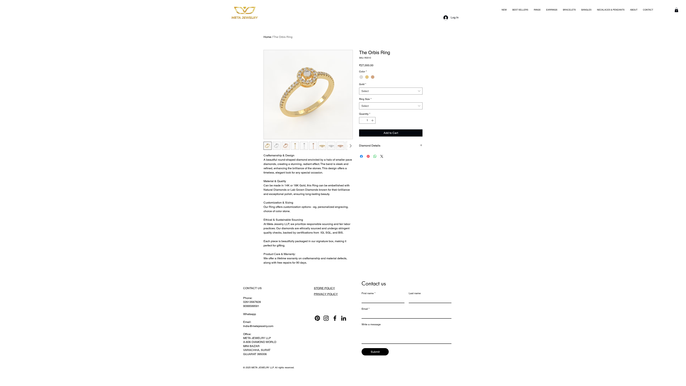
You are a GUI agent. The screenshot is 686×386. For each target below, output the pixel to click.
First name (368, 293)
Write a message (371, 324)
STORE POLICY (324, 288)
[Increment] (373, 120)
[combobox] (390, 91)
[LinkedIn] (343, 318)
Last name (415, 293)
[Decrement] (362, 120)
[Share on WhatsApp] (375, 156)
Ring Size (365, 99)
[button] (676, 10)
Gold (362, 84)
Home (267, 37)
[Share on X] (382, 156)
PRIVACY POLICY (326, 294)
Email (365, 308)
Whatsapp (249, 314)
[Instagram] (326, 318)
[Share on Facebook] (361, 156)
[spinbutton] (367, 120)
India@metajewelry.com (258, 326)
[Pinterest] (317, 318)
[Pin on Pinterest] (368, 156)
